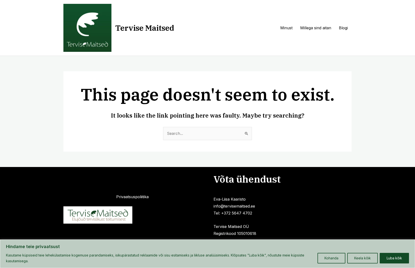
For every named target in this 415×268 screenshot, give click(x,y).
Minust (286, 27)
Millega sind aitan (315, 27)
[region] (207, 253)
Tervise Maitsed (144, 28)
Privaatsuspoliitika (132, 196)
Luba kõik (394, 258)
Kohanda (331, 258)
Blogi (343, 27)
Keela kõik (362, 258)
